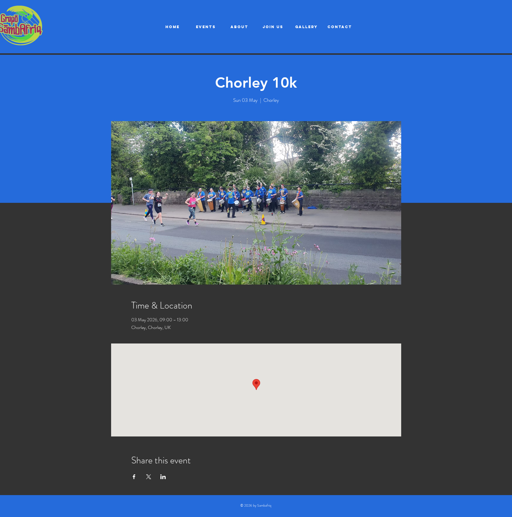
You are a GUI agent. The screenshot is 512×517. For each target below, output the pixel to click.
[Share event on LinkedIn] (163, 476)
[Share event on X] (148, 476)
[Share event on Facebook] (134, 476)
